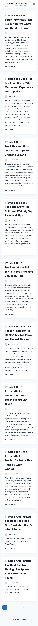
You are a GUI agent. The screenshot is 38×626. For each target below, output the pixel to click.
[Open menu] (34, 4)
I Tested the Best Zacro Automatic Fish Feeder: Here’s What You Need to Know (18, 22)
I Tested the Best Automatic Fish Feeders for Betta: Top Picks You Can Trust (16, 396)
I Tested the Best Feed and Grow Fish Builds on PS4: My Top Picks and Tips (18, 209)
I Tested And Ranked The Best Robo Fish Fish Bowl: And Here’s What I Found (18, 523)
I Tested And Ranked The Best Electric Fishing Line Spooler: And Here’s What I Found (18, 570)
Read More (10, 67)
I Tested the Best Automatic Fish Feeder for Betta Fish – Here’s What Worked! (18, 461)
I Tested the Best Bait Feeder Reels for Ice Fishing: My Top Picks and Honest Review (19, 333)
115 (23, 607)
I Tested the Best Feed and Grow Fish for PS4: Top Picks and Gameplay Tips (19, 270)
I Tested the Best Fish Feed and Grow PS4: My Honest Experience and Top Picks (19, 85)
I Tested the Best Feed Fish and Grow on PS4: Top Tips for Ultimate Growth (17, 148)
